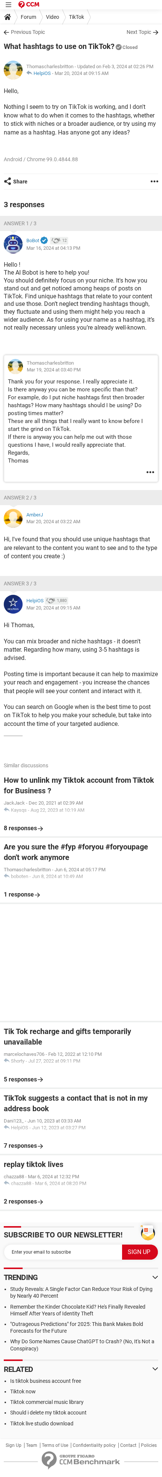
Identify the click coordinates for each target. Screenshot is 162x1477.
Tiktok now (23, 1391)
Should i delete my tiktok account (48, 1413)
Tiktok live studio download (41, 1423)
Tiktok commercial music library (47, 1402)
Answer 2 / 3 (20, 498)
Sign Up (13, 1445)
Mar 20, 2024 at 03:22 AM (53, 521)
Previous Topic (28, 32)
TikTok (76, 17)
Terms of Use (55, 1445)
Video (52, 17)
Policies (149, 1445)
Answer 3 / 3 (20, 583)
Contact (128, 1445)
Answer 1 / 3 (20, 223)
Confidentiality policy (94, 1445)
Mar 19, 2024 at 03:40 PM (54, 370)
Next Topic (139, 32)
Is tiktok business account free (45, 1381)
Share (20, 182)
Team (31, 1445)
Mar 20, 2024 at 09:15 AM (82, 73)
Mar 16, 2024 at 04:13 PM (53, 248)
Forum (28, 17)
